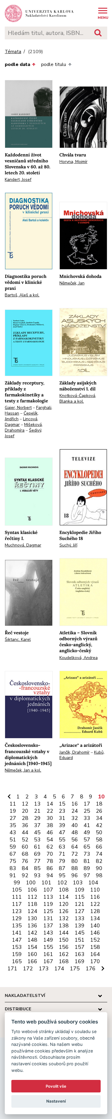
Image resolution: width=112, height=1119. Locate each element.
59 (13, 846)
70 (50, 854)
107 (48, 889)
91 (13, 875)
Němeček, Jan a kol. (23, 770)
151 (80, 939)
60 (25, 846)
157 (80, 947)
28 (25, 818)
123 (17, 911)
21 (37, 811)
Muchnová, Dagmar (23, 545)
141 (17, 932)
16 (74, 803)
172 (28, 968)
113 (48, 897)
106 (32, 889)
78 (50, 861)
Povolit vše (56, 1086)
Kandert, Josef (18, 179)
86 (50, 868)
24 (74, 811)
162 (64, 954)
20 (25, 811)
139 (80, 925)
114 (64, 897)
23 (62, 811)
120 (64, 904)
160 (32, 954)
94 (50, 875)
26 (99, 811)
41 (87, 825)
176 (91, 968)
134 (95, 918)
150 (64, 939)
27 (13, 818)
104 (93, 882)
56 (74, 839)
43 (13, 832)
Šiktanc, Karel (18, 639)
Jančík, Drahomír (74, 752)
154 (32, 947)
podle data (17, 64)
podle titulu (53, 64)
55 (62, 839)
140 (95, 925)
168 (64, 961)
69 (37, 854)
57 (87, 839)
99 (17, 882)
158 (95, 947)
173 (44, 968)
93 (37, 875)
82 (99, 861)
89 (87, 868)
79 (62, 861)
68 (25, 854)
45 (37, 832)
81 (87, 861)
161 (48, 954)
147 (17, 939)
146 (95, 932)
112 (32, 897)
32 (74, 818)
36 (25, 825)
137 (48, 925)
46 (50, 832)
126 (64, 911)
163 (80, 954)
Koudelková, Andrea (78, 658)
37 (37, 825)
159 (17, 954)
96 (74, 875)
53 (37, 839)
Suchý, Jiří (68, 545)
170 (95, 961)
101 (46, 882)
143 (48, 932)
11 (13, 803)
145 (80, 932)
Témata (13, 52)
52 (25, 839)
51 (13, 839)
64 (74, 846)
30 (50, 818)
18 (99, 803)
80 (74, 861)
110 (95, 889)
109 (80, 889)
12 (25, 803)
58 (99, 839)
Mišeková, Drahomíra (24, 427)
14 (50, 803)
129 (17, 918)
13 (37, 803)
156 (64, 947)
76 (25, 861)
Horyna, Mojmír (73, 161)
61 (37, 846)
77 (37, 861)
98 (99, 875)
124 (32, 911)
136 (32, 925)
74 (99, 854)
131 (48, 918)
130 (32, 918)
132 (64, 918)
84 (25, 868)
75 (13, 861)
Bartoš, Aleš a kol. (22, 295)
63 (62, 846)
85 (37, 868)
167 (48, 961)
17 (87, 803)
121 (80, 904)
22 (50, 811)
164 (95, 954)
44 (25, 832)
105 (17, 889)
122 (95, 904)
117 (17, 904)
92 (25, 875)
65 (87, 846)
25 (87, 811)
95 (62, 875)
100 (31, 882)
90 (99, 868)
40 (74, 825)
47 (62, 832)
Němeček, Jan (72, 283)
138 (64, 925)
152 (95, 939)
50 (99, 832)
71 (62, 854)
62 (50, 846)
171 (12, 968)
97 (87, 875)
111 (17, 897)
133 (80, 918)
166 (32, 961)
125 (48, 911)
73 (87, 854)
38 (50, 825)
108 (64, 889)
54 (50, 839)
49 (87, 832)
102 (62, 882)
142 (32, 932)
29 (37, 818)
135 (17, 925)
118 (32, 904)
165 (17, 961)
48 (74, 832)
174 (59, 968)
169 (80, 961)
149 (48, 939)
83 (13, 868)
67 (13, 854)
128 (95, 911)
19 (13, 811)
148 (32, 939)
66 (99, 846)
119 (48, 904)
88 (74, 868)
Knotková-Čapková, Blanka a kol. (77, 398)
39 (62, 825)
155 (48, 947)
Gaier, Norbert (18, 407)
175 (75, 968)
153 (17, 947)
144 (64, 932)
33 (87, 818)
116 (95, 897)
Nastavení (56, 1101)
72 (74, 854)
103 (78, 882)
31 (62, 818)
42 (99, 825)
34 (99, 818)
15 (62, 803)
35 (13, 825)
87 (62, 868)
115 (80, 897)
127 (80, 911)
